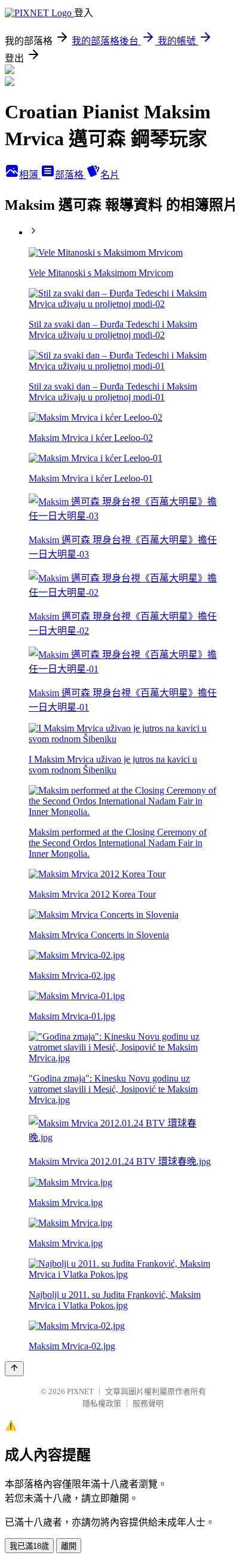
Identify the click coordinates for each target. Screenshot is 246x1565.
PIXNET (80, 1391)
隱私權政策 (101, 1403)
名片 (109, 175)
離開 (68, 1546)
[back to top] (14, 1368)
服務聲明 (148, 1403)
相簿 (30, 175)
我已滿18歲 (29, 1546)
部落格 (70, 175)
